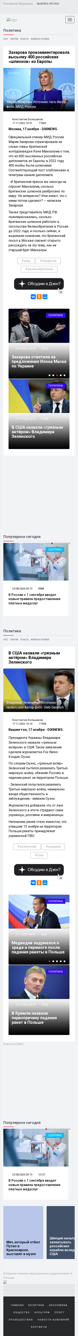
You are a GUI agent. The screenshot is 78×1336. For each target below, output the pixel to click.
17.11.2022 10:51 (22, 123)
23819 (44, 929)
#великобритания (39, 269)
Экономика (58, 1305)
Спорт (59, 1312)
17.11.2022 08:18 (25, 929)
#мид (26, 261)
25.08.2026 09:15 (22, 588)
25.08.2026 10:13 (22, 1174)
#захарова (48, 261)
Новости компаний (53, 1319)
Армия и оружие (40, 39)
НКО (5, 39)
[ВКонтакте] (33, 296)
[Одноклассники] (39, 296)
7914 (41, 1174)
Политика (55, 315)
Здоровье (55, 549)
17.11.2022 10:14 (25, 418)
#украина (53, 847)
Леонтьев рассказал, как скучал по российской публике (35, 1183)
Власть (24, 39)
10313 (44, 348)
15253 (44, 1004)
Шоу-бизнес (53, 1135)
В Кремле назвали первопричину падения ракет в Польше (34, 1018)
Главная (17, 1305)
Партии (14, 39)
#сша (39, 855)
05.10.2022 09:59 (25, 348)
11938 (44, 418)
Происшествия (21, 1319)
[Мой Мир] (44, 296)
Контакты (39, 1327)
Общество (22, 1312)
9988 (41, 588)
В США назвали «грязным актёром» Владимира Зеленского (37, 432)
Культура (42, 1312)
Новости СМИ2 (13, 1044)
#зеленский (26, 847)
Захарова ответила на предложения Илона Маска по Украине (39, 361)
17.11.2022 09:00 (25, 1004)
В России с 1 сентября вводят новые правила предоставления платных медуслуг (34, 599)
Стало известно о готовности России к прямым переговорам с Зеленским (35, 945)
